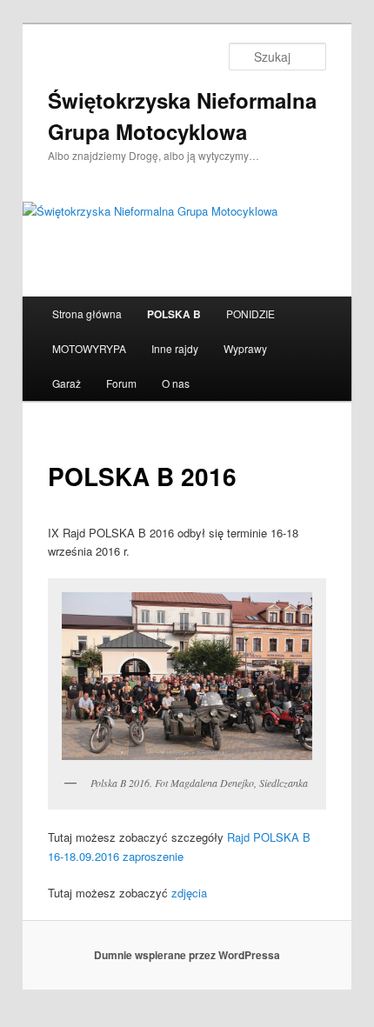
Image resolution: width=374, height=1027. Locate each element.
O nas (176, 383)
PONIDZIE (250, 313)
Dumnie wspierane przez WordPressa (187, 955)
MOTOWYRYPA (89, 348)
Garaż (66, 383)
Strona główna (87, 313)
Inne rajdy (174, 348)
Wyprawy (245, 348)
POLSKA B (174, 314)
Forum (121, 383)
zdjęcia (189, 892)
